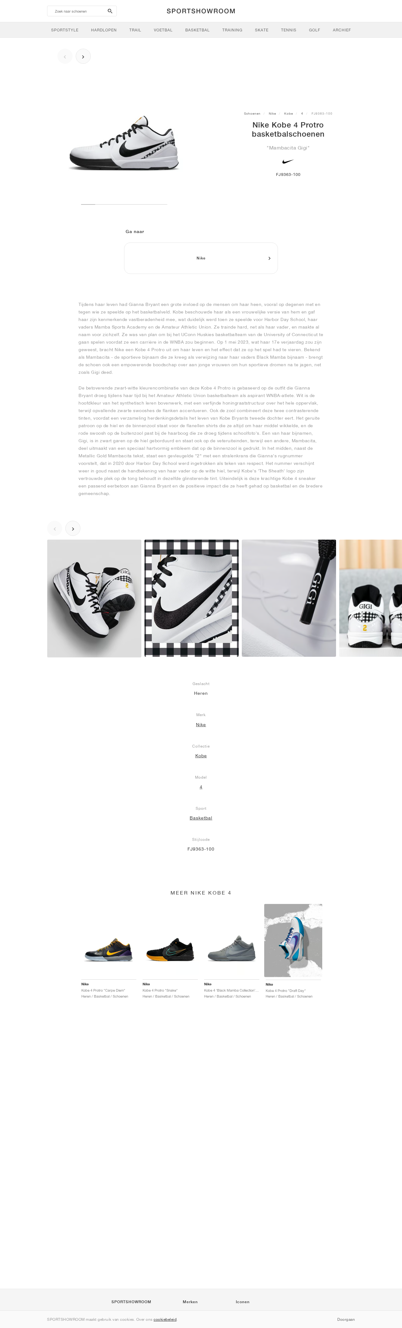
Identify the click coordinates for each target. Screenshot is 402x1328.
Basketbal (201, 817)
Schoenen (252, 113)
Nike (272, 113)
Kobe (288, 113)
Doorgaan (346, 1319)
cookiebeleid (165, 1319)
